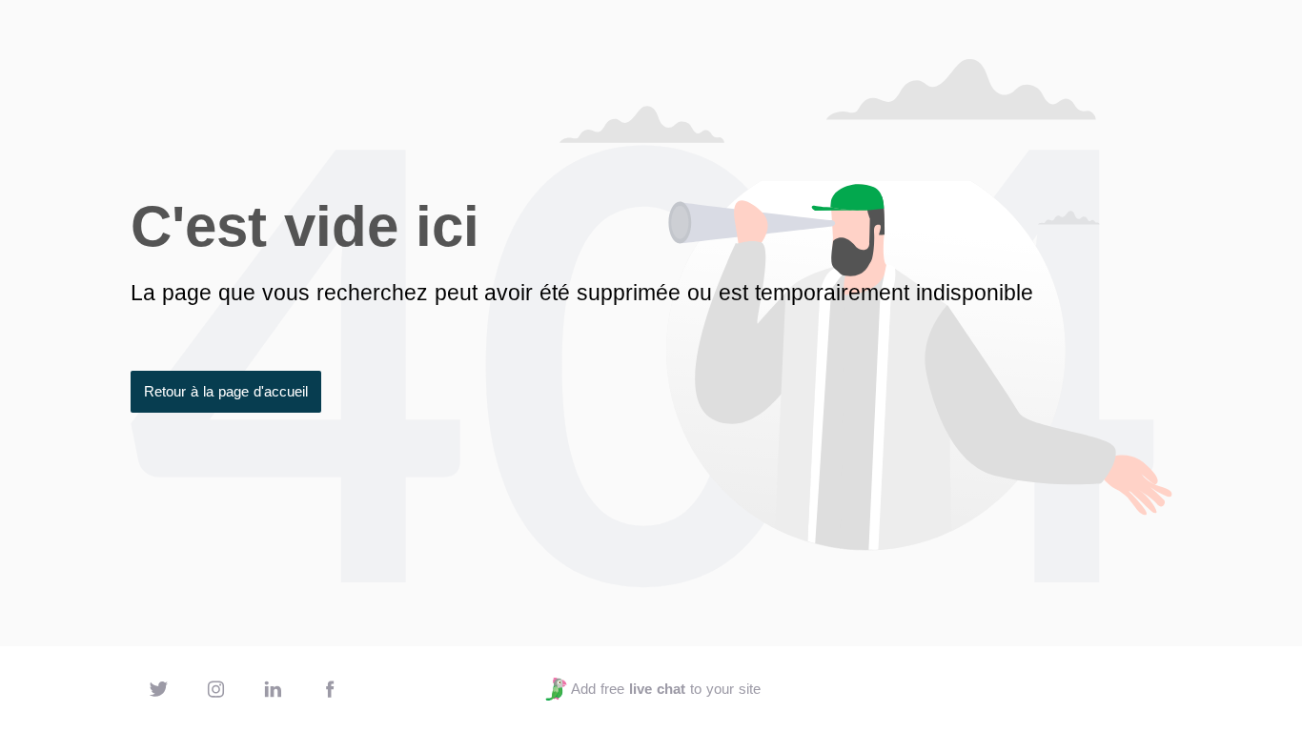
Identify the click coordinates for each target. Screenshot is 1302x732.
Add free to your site (665, 689)
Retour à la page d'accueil (226, 391)
